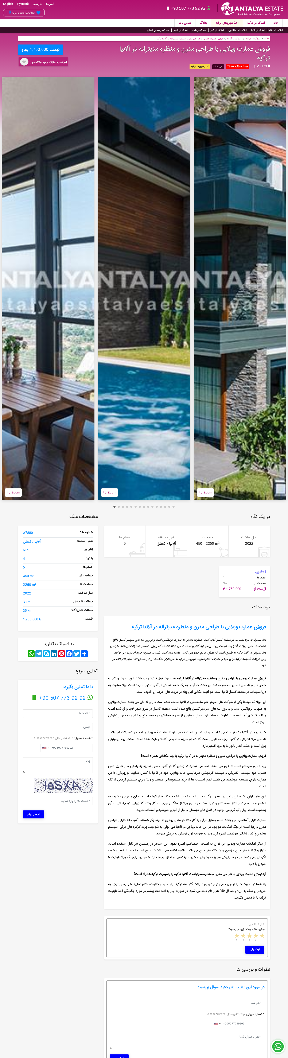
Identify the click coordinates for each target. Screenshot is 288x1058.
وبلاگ (203, 23)
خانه (275, 23)
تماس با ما (185, 23)
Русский (23, 3)
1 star (262, 936)
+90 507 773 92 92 (188, 8)
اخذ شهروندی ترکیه (226, 23)
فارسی (37, 3)
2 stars (255, 936)
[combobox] (45, 748)
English (8, 3)
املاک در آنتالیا (275, 30)
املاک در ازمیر (181, 30)
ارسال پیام (33, 814)
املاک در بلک (199, 30)
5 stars (236, 936)
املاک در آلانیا (258, 30)
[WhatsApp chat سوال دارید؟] (278, 1048)
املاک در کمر (217, 30)
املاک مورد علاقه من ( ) (21, 12)
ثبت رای (255, 949)
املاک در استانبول (237, 30)
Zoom (16, 492)
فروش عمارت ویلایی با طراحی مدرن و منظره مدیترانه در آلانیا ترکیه (189, 38)
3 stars (249, 936)
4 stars (243, 936)
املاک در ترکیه (256, 23)
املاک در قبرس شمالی (158, 30)
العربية (50, 3)
